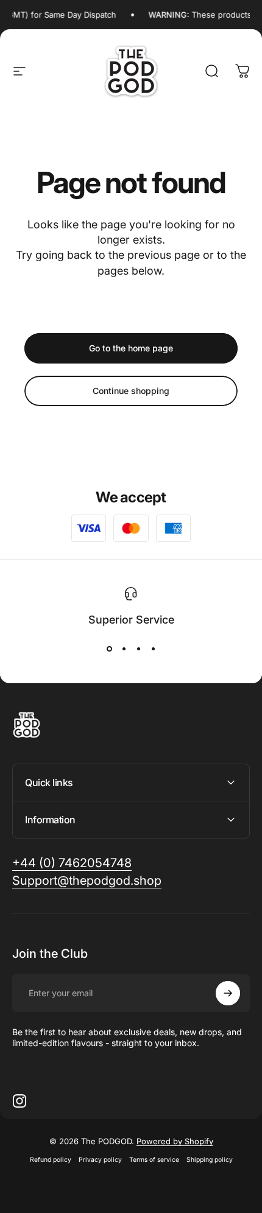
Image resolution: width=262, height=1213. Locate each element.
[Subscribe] (228, 993)
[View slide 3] (138, 648)
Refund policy (50, 1160)
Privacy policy (100, 1160)
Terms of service (154, 1160)
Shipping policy (209, 1160)
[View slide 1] (109, 648)
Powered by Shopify (174, 1141)
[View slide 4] (153, 648)
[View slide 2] (123, 648)
